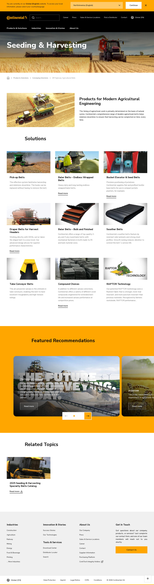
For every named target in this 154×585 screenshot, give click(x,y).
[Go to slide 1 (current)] (74, 416)
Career (65, 17)
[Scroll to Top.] (147, 578)
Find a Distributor (110, 17)
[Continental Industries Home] (16, 17)
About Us (74, 28)
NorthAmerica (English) (83, 5)
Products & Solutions (17, 28)
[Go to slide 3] (80, 415)
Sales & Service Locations (90, 17)
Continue (134, 5)
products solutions (21, 78)
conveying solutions (40, 78)
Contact (124, 17)
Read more (29, 406)
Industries (36, 28)
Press (74, 17)
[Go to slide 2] (77, 415)
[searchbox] (45, 17)
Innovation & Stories (55, 28)
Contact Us (131, 550)
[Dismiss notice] (145, 5)
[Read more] (77, 162)
